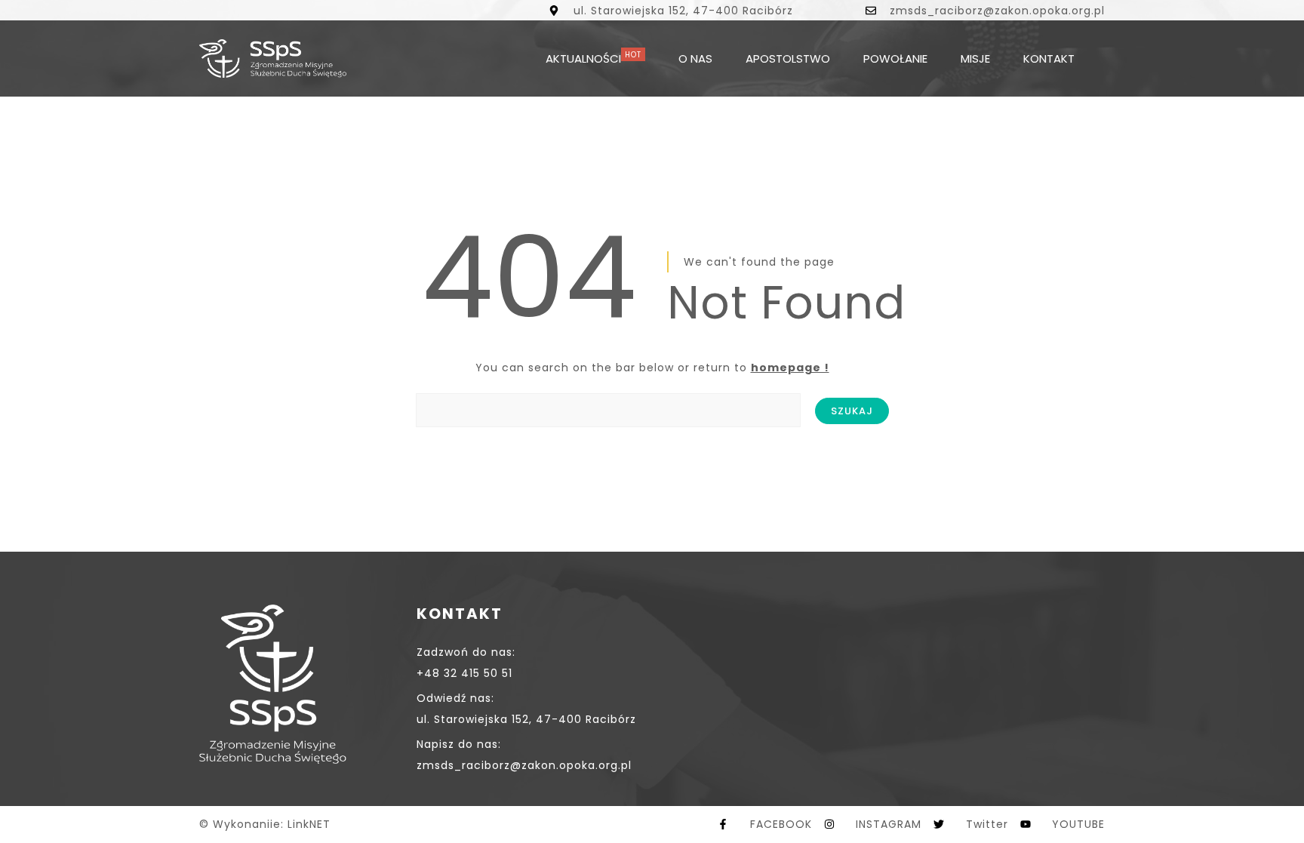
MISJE (975, 58)
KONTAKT (1049, 58)
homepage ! (790, 367)
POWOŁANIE (895, 58)
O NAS (695, 58)
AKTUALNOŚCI (583, 58)
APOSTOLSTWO (788, 58)
